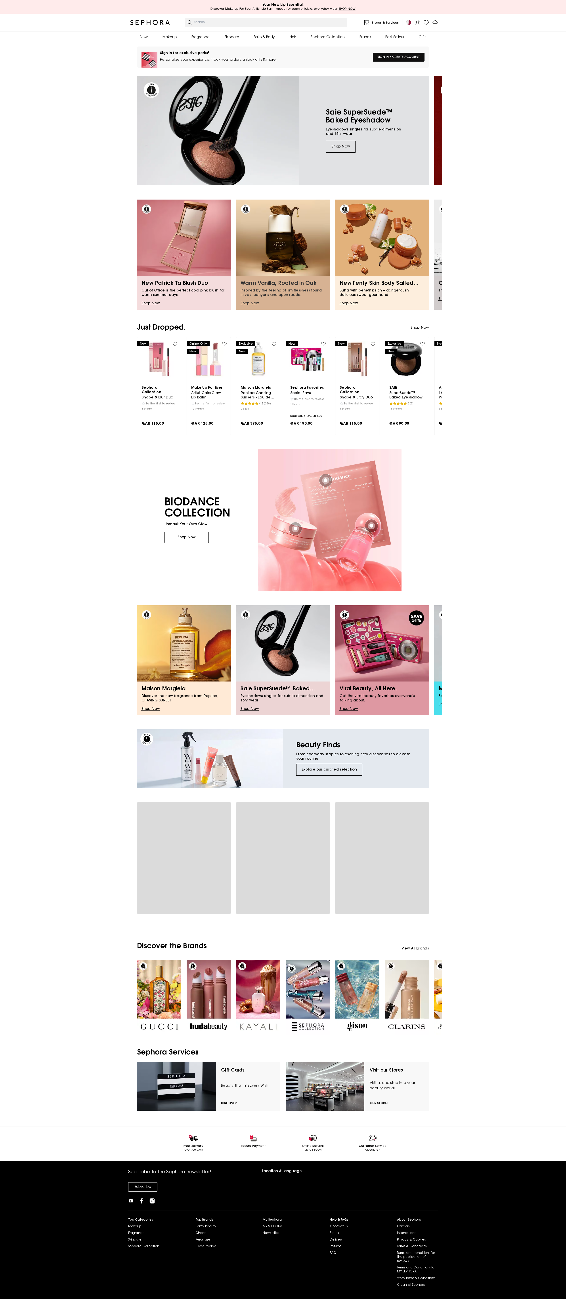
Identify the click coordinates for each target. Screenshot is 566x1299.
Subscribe (142, 1187)
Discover (229, 1103)
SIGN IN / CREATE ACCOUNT (398, 57)
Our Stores (379, 1103)
